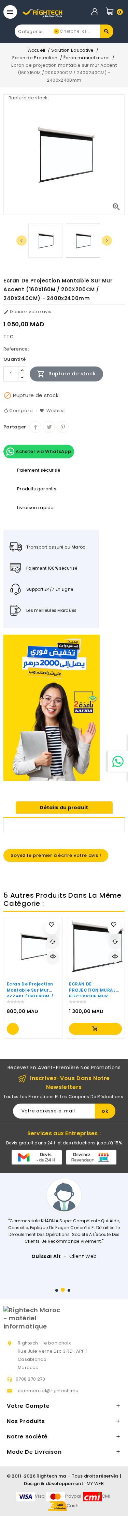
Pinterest (62, 427)
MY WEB (95, 1483)
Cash (73, 1505)
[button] (56, 1290)
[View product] (13, 1029)
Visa (40, 1496)
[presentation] (21, 240)
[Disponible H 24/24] (118, 761)
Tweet (49, 427)
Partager (35, 427)
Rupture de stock (66, 374)
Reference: (16, 349)
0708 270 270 (30, 1379)
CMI (106, 1496)
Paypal (73, 1496)
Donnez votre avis (27, 311)
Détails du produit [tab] (64, 807)
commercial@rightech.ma (48, 1390)
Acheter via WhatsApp (42, 451)
